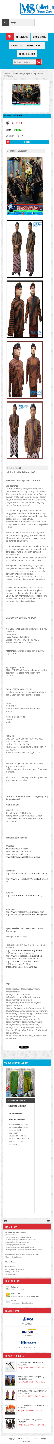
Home (6, 73)
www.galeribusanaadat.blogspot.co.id (23, 857)
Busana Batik (22, 37)
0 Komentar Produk (17, 1100)
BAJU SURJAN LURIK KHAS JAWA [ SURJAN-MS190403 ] (31, 1377)
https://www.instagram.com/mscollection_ (25, 911)
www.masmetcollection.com (19, 851)
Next (48, 1221)
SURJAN (27, 73)
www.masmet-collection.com (19, 854)
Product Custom (27, 53)
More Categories (34, 45)
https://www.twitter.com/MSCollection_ (24, 895)
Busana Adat (17, 45)
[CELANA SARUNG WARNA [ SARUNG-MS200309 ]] (20, 1083)
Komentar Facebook (17, 1105)
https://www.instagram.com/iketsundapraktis (26, 914)
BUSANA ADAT (17, 73)
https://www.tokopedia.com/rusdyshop (24, 955)
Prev (5, 1221)
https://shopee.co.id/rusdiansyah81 (22, 961)
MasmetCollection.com (31, 1439)
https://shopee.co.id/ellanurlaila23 (21, 966)
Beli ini (27, 142)
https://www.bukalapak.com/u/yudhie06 (24, 950)
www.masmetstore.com (17, 848)
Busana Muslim (39, 37)
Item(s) (13, 23)
